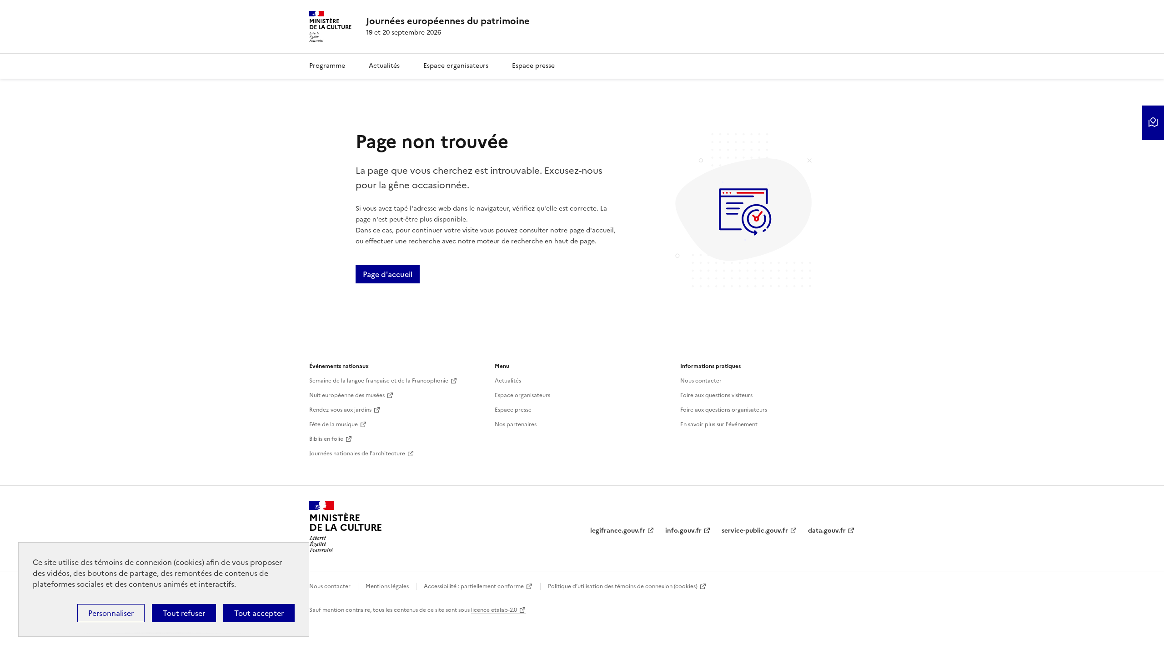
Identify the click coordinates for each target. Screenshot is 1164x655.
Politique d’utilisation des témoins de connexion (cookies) (622, 586)
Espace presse (533, 66)
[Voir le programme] (1153, 123)
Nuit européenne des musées (347, 395)
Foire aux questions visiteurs (716, 395)
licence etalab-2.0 (494, 610)
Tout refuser (184, 613)
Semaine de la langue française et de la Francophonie (378, 381)
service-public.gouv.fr (755, 530)
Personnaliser (111, 613)
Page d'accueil (387, 274)
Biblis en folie (326, 439)
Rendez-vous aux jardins (340, 410)
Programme (327, 66)
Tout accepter (259, 613)
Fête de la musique (333, 424)
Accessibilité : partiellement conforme (474, 586)
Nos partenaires (516, 424)
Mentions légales (387, 586)
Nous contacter (701, 381)
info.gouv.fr (683, 530)
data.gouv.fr (827, 530)
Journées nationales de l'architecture (357, 453)
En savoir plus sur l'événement (719, 424)
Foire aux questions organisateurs (723, 410)
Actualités (384, 66)
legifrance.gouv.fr (617, 530)
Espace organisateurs (455, 66)
